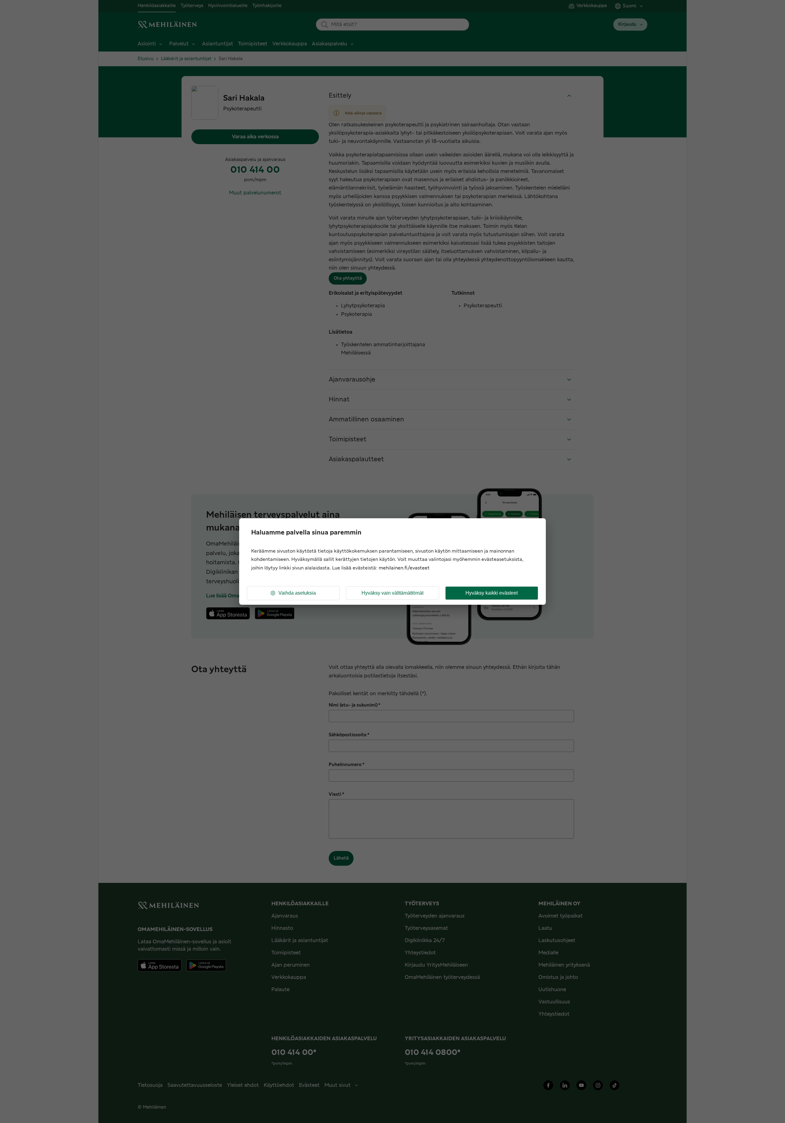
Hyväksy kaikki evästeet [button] (491, 593)
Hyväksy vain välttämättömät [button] (392, 593)
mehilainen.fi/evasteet (404, 568)
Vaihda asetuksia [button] (297, 593)
